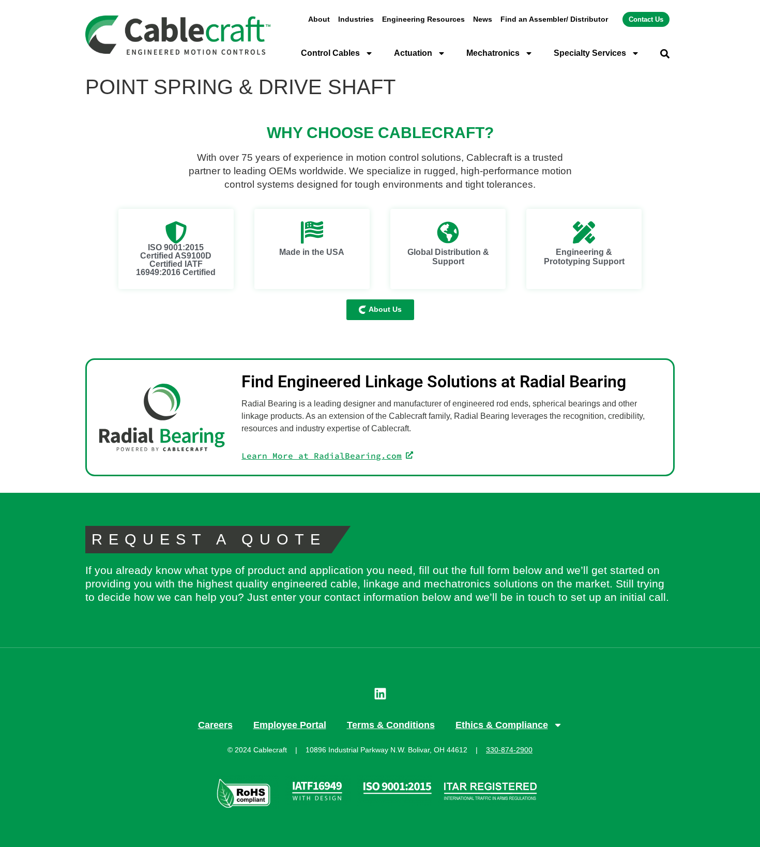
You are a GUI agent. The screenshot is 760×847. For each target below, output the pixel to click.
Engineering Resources (423, 19)
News (482, 19)
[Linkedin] (380, 694)
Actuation (413, 53)
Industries (356, 19)
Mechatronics (493, 53)
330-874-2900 (509, 750)
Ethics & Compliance (501, 725)
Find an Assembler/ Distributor (554, 19)
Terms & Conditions (391, 725)
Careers (215, 725)
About (319, 19)
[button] (665, 53)
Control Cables (330, 53)
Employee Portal (289, 725)
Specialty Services (590, 53)
